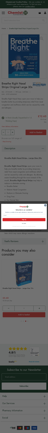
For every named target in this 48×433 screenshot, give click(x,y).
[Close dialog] (45, 205)
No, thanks (24, 223)
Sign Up (24, 219)
